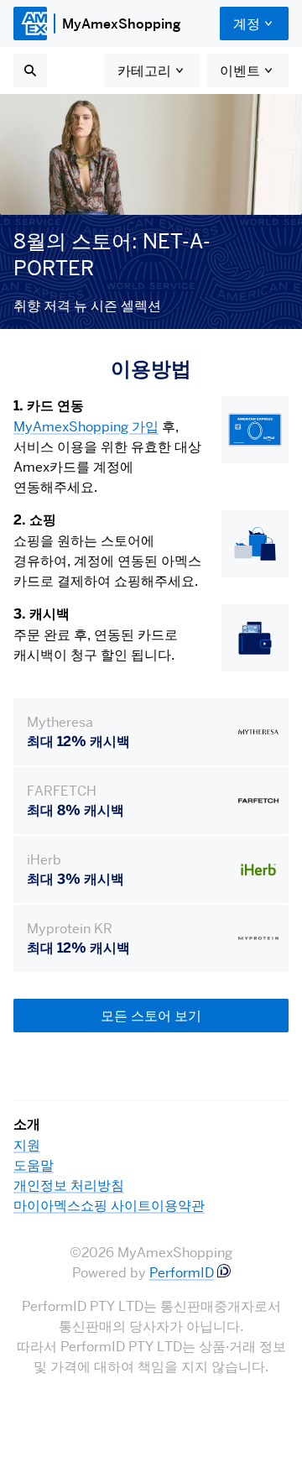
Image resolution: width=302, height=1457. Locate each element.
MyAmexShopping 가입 (86, 426)
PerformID (181, 1272)
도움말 (33, 1165)
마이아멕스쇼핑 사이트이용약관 (109, 1205)
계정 (246, 23)
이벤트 (240, 70)
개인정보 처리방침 (68, 1185)
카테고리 (144, 70)
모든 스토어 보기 (151, 1015)
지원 (26, 1144)
